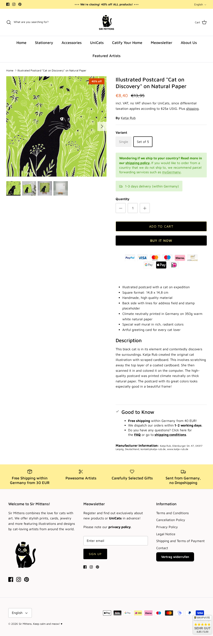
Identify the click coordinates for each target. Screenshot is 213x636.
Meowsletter (161, 42)
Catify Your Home (127, 42)
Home (21, 42)
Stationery (44, 42)
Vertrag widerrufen (175, 557)
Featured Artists (106, 56)
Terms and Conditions (172, 513)
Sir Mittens (25, 623)
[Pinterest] (19, 4)
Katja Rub (128, 118)
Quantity (122, 199)
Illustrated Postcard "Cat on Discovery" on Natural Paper (51, 70)
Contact (162, 548)
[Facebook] (7, 4)
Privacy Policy (167, 527)
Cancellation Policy (170, 520)
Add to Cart (161, 226)
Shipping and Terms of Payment (180, 541)
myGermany (171, 172)
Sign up (95, 554)
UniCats (97, 42)
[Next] (101, 126)
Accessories (72, 42)
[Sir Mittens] (106, 22)
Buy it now (161, 240)
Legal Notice (165, 534)
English (198, 4)
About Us (189, 42)
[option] (56, 126)
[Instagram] (13, 4)
